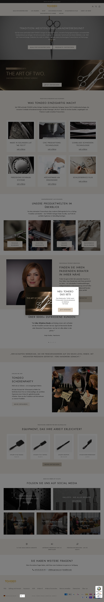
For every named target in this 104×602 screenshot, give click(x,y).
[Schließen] (76, 289)
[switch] (98, 596)
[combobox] (22, 595)
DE (21, 596)
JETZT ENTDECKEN (65, 310)
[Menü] (101, 587)
